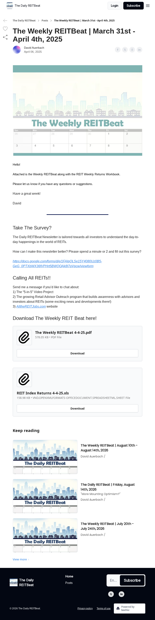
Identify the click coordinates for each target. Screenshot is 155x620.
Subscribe (133, 5)
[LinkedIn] (121, 594)
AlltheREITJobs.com (31, 306)
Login (114, 5)
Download (77, 353)
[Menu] (147, 5)
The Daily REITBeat (24, 20)
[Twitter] (111, 594)
